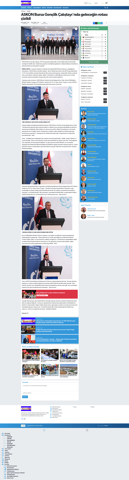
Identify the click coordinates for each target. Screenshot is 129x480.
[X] (24, 419)
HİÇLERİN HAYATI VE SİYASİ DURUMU (96, 210)
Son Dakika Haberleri (56, 415)
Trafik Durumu (55, 411)
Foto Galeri (8, 448)
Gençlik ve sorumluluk (92, 173)
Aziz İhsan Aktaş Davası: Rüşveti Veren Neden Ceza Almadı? (96, 114)
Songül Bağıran (91, 145)
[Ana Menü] (107, 7)
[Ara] (105, 7)
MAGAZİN (65, 7)
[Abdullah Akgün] (83, 185)
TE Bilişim (106, 425)
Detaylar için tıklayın (94, 62)
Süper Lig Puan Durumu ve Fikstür (16, 472)
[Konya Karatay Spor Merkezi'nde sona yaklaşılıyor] (68, 369)
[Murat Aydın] (83, 113)
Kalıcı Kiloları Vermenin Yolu (94, 179)
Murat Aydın (90, 111)
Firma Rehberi (8, 454)
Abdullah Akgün (91, 184)
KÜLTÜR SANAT (57, 7)
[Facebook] (22, 419)
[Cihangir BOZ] (83, 191)
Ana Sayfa (7, 433)
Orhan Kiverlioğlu (92, 197)
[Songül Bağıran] (83, 146)
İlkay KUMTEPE (91, 138)
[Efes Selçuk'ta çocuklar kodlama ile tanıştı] (50, 354)
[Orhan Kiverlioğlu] (83, 198)
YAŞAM (28, 11)
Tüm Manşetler (55, 414)
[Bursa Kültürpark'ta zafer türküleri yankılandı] (31, 354)
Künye (75, 406)
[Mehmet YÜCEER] (83, 120)
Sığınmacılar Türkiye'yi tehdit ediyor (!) (97, 133)
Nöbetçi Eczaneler (56, 406)
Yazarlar (7, 452)
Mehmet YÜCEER (91, 119)
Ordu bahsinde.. (91, 199)
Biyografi (7, 459)
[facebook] (44, 430)
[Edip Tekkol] (83, 133)
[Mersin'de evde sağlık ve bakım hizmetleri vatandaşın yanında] (68, 354)
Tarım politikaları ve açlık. (93, 120)
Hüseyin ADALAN (91, 208)
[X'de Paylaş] (96, 23)
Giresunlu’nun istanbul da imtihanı (95, 217)
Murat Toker (90, 215)
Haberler (23, 11)
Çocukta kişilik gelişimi (93, 153)
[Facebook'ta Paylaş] (94, 23)
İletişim (92, 406)
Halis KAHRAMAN (91, 157)
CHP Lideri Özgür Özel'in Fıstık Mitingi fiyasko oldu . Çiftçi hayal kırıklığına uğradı (97, 127)
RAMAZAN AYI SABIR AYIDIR (94, 146)
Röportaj (7, 457)
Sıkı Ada (89, 164)
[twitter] (87, 430)
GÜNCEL (29, 7)
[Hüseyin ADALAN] (83, 209)
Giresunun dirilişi (91, 186)
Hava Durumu (55, 408)
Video (6, 450)
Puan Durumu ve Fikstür (57, 412)
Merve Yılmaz (91, 177)
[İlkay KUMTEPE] (83, 139)
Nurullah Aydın (91, 171)
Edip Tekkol (90, 132)
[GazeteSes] (26, 3)
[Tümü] (106, 108)
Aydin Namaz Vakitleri (57, 409)
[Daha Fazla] (101, 23)
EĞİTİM (44, 7)
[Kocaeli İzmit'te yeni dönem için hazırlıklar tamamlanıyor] (31, 369)
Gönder (25, 396)
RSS (24, 425)
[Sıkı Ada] (83, 165)
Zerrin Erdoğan (91, 124)
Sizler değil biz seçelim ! (93, 166)
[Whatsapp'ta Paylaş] (99, 23)
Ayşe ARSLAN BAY (91, 151)
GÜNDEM (23, 7)
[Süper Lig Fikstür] (106, 67)
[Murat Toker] (83, 216)
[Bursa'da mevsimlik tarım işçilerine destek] (50, 369)
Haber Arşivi (55, 417)
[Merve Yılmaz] (83, 178)
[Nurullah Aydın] (83, 172)
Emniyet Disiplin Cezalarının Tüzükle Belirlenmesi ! (96, 160)
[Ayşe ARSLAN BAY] (83, 152)
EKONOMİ (49, 7)
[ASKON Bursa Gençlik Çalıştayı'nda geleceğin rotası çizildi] (50, 43)
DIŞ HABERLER (37, 7)
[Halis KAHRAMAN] (83, 159)
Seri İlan (7, 455)
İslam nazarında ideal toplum (94, 192)
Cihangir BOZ (91, 190)
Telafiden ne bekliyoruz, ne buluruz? (96, 140)
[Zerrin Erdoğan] (83, 126)
